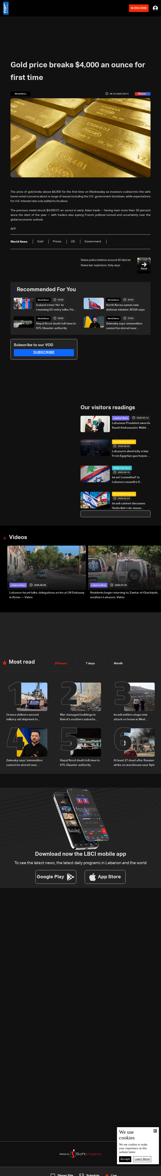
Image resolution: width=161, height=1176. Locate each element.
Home (16, 1172)
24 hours (61, 663)
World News (43, 300)
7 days (90, 663)
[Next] (156, 573)
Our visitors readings (107, 408)
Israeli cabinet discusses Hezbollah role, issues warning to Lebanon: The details (129, 506)
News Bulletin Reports (124, 442)
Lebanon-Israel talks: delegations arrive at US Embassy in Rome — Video (46, 595)
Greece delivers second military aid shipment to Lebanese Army (22, 717)
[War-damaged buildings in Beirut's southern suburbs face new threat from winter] (80, 702)
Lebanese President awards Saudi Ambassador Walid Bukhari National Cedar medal (131, 426)
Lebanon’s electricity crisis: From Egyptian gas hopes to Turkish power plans (131, 454)
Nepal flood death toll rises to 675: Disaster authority (56, 326)
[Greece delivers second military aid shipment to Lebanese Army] (26, 702)
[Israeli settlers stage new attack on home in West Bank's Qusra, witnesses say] (134, 702)
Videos (18, 537)
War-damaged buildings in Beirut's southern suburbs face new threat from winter (79, 717)
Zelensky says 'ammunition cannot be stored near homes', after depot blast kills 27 (126, 326)
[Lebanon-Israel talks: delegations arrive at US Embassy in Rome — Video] (46, 573)
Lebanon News (120, 418)
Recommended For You (46, 289)
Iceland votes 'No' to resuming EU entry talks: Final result (56, 308)
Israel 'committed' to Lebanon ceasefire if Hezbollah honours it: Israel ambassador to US (130, 480)
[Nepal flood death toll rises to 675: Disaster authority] (80, 747)
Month (118, 663)
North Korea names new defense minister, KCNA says (125, 307)
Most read (22, 662)
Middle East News (121, 468)
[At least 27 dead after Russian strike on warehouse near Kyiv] (134, 747)
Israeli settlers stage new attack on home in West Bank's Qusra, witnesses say (133, 717)
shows (116, 1172)
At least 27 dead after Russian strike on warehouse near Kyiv (134, 763)
